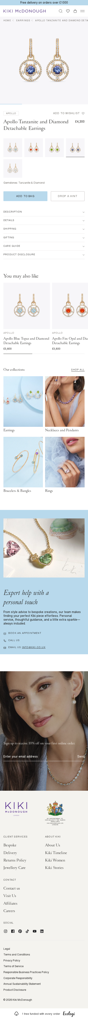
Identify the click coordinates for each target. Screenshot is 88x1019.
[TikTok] (27, 931)
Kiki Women (55, 860)
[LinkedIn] (42, 931)
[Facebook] (13, 931)
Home (7, 20)
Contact (9, 880)
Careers (9, 910)
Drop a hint (68, 196)
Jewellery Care (14, 867)
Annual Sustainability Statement (22, 984)
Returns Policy (14, 860)
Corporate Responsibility (17, 978)
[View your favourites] (68, 11)
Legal (6, 949)
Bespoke (9, 845)
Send (81, 756)
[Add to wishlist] (46, 285)
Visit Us (9, 895)
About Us (52, 845)
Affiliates (10, 903)
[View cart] (75, 11)
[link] (44, 1013)
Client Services (15, 837)
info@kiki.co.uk (33, 647)
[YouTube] (34, 931)
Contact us (11, 888)
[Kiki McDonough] (24, 11)
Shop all (78, 370)
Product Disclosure (14, 990)
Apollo (11, 113)
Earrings (23, 20)
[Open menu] (82, 11)
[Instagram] (5, 931)
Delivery (10, 852)
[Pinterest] (20, 931)
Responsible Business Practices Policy (26, 972)
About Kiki (53, 837)
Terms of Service (13, 966)
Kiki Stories (54, 867)
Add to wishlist (66, 113)
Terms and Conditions (16, 954)
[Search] (61, 11)
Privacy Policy (11, 960)
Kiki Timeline (56, 852)
